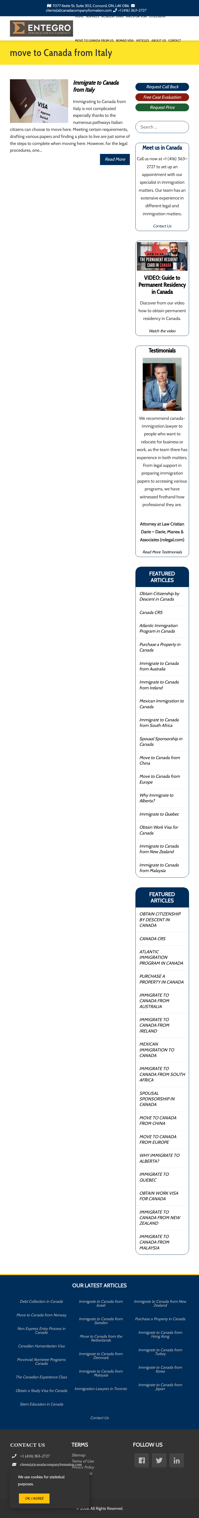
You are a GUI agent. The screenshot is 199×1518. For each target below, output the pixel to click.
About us (158, 40)
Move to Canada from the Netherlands (101, 1338)
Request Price (162, 107)
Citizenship (157, 16)
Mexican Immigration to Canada (161, 703)
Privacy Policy (83, 1467)
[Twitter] (159, 1460)
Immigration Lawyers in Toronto (101, 1388)
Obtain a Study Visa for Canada (41, 1390)
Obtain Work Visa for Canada (158, 830)
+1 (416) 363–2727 (132, 10)
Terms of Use (83, 1461)
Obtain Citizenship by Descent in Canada (159, 596)
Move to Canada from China (159, 760)
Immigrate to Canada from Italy (95, 86)
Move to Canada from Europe (159, 779)
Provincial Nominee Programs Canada (41, 1361)
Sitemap (78, 1455)
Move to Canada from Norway (41, 1315)
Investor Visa (136, 16)
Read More (115, 159)
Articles (142, 40)
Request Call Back (162, 86)
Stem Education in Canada (41, 1404)
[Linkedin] (176, 1460)
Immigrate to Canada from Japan (160, 1387)
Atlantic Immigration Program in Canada (158, 628)
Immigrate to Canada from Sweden (101, 1321)
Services (92, 16)
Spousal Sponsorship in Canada (160, 741)
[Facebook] (141, 1460)
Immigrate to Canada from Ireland (159, 684)
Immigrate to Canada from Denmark (101, 1355)
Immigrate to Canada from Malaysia (159, 867)
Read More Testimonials (162, 551)
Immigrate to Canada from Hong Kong (160, 1334)
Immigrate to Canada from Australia (159, 666)
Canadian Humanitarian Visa (41, 1346)
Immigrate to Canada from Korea (160, 1369)
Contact (174, 40)
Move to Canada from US (94, 40)
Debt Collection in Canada (41, 1301)
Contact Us (162, 225)
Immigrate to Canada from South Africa (159, 722)
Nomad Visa (125, 40)
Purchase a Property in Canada (159, 647)
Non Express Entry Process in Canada (41, 1330)
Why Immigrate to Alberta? (156, 798)
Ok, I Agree (34, 1498)
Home (79, 16)
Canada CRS (150, 612)
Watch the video (162, 330)
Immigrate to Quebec (159, 814)
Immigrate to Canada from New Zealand (159, 848)
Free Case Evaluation (162, 97)
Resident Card (112, 16)
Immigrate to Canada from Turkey (160, 1352)
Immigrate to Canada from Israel (101, 1303)
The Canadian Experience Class (41, 1377)
